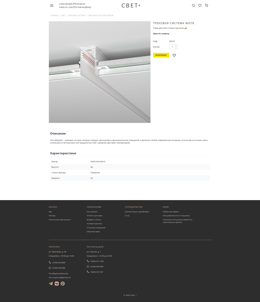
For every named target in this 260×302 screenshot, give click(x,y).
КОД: (155, 41)
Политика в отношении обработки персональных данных (177, 221)
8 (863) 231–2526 (66, 7)
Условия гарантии (94, 223)
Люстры (52, 215)
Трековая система (76, 15)
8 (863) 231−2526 (97, 261)
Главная (54, 15)
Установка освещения (96, 227)
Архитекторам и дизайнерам (137, 211)
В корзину (161, 55)
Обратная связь (93, 231)
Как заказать (92, 211)
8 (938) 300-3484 (96, 266)
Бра (50, 211)
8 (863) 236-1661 (96, 272)
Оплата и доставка (94, 215)
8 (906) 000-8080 (65, 4)
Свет (63, 15)
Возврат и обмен (94, 219)
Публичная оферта (171, 211)
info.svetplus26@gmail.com (60, 277)
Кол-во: (156, 47)
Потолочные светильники (60, 219)
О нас (127, 215)
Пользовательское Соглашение (176, 215)
